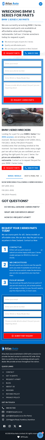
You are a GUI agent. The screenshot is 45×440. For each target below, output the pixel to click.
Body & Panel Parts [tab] (33, 176)
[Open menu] (40, 3)
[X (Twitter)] (14, 426)
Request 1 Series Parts (24, 100)
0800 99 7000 (33, 53)
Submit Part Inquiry (24, 336)
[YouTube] (20, 426)
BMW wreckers (8, 137)
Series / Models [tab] (14, 176)
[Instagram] (9, 426)
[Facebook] (4, 426)
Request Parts (13, 53)
